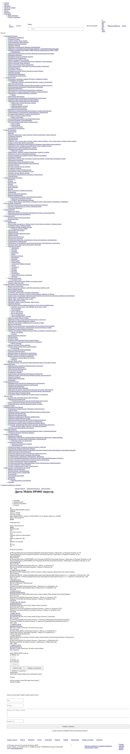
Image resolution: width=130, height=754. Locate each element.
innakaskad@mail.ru (15, 603)
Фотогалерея (75, 740)
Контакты (7, 9)
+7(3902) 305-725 (15, 613)
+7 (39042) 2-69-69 (15, 624)
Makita (12, 519)
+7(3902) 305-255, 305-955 (18, 602)
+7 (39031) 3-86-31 (15, 645)
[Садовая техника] (73, 744)
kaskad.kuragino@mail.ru (17, 581)
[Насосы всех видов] (78, 744)
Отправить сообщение (68, 726)
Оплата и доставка (9, 7)
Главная (6, 3)
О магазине (7, 14)
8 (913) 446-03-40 (15, 556)
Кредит (6, 11)
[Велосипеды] (68, 749)
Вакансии (7, 12)
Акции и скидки (12, 740)
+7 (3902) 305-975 (15, 635)
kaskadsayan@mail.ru (16, 626)
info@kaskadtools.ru (15, 615)
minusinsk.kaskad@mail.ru (17, 592)
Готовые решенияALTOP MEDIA (121, 747)
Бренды (6, 4)
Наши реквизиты (13, 15)
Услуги (39, 740)
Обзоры (65, 740)
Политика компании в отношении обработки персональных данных (98, 746)
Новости (57, 740)
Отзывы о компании (14, 17)
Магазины (7, 6)
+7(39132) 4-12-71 (15, 591)
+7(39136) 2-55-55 (15, 580)
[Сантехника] (73, 749)
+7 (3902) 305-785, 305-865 (18, 570)
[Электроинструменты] (68, 744)
